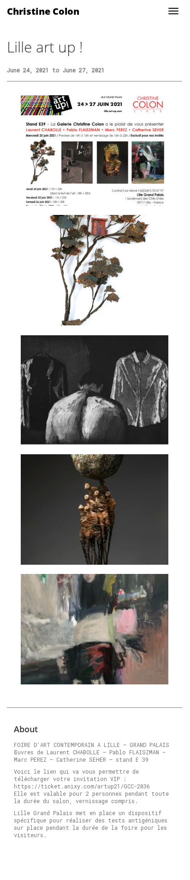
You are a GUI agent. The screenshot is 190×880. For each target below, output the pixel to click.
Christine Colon (43, 11)
